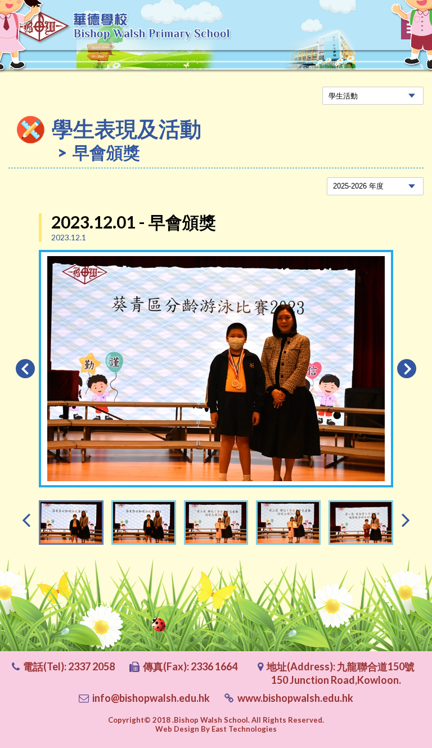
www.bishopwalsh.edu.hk (295, 698)
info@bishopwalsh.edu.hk (151, 698)
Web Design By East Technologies (216, 728)
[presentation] (26, 519)
